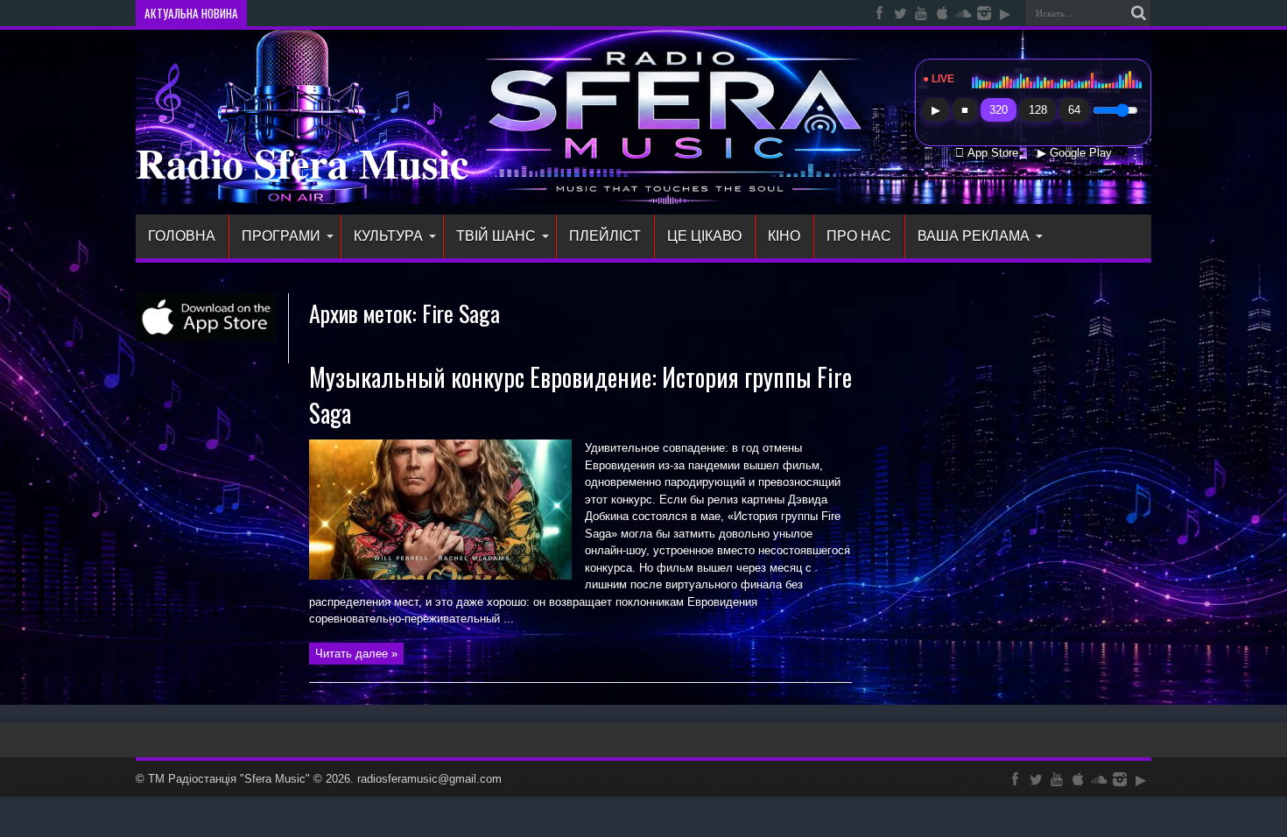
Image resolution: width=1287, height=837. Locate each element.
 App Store (986, 153)
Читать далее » (356, 653)
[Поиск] (1138, 13)
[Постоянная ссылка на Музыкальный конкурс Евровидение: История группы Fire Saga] (440, 575)
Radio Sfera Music (302, 162)
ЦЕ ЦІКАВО (704, 236)
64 (1074, 109)
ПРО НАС (858, 236)
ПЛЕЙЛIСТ (605, 236)
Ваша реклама (974, 236)
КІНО (784, 236)
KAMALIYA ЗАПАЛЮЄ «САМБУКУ (339, 13)
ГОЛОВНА (181, 236)
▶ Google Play (1074, 153)
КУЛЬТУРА (388, 236)
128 (1038, 109)
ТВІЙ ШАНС (496, 236)
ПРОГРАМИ (281, 236)
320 (998, 109)
